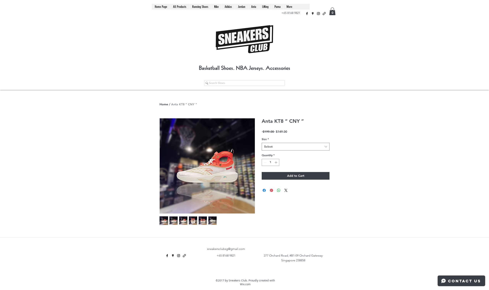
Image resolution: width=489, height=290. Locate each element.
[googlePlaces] (313, 13)
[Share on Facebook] (264, 190)
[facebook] (307, 13)
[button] (332, 11)
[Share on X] (286, 190)
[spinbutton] (270, 162)
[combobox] (296, 147)
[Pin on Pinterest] (271, 190)
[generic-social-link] (324, 13)
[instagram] (318, 13)
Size (265, 139)
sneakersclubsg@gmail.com (226, 249)
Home (163, 104)
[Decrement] (264, 162)
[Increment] (276, 162)
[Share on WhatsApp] (278, 190)
